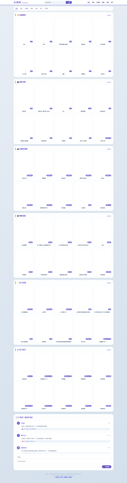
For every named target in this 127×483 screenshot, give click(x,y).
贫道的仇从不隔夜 (83, 274)
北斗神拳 (44, 312)
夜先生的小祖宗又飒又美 (83, 245)
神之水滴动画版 (24, 341)
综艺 (112, 2)
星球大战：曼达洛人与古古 (44, 111)
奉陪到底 (83, 44)
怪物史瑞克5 (44, 140)
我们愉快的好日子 (44, 207)
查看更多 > (109, 15)
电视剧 (98, 2)
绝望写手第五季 (83, 178)
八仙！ (63, 111)
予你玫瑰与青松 (44, 274)
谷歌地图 (70, 477)
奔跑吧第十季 (24, 408)
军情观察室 (83, 379)
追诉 (44, 44)
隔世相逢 (63, 207)
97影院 (21, 2)
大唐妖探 (63, 140)
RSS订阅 (61, 477)
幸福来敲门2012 (102, 341)
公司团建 (83, 207)
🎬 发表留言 (106, 466)
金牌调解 (63, 379)
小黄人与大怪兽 (83, 140)
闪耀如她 (83, 74)
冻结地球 (44, 341)
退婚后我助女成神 (63, 274)
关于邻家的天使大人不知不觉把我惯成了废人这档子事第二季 (107, 312)
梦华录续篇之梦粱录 (63, 44)
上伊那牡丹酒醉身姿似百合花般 (83, 312)
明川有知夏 (102, 44)
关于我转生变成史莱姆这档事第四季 (63, 341)
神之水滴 (83, 341)
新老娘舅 (83, 408)
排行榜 (46, 8)
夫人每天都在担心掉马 (63, 245)
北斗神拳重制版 (24, 312)
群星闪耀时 (83, 111)
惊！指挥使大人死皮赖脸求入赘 (44, 245)
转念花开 (103, 74)
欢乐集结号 (63, 408)
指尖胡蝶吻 (24, 245)
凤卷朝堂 (24, 274)
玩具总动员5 (102, 111)
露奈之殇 (24, 207)
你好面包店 (102, 207)
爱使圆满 (44, 178)
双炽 (103, 245)
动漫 (107, 2)
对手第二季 (102, 140)
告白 (24, 44)
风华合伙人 (44, 408)
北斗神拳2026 (63, 312)
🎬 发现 (69, 2)
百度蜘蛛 (65, 477)
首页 (89, 2)
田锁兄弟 (63, 178)
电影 (93, 2)
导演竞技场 (102, 274)
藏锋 (63, 74)
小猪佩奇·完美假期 (24, 140)
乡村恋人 (103, 178)
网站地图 (57, 477)
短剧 (103, 2)
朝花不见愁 (44, 74)
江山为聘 (24, 74)
